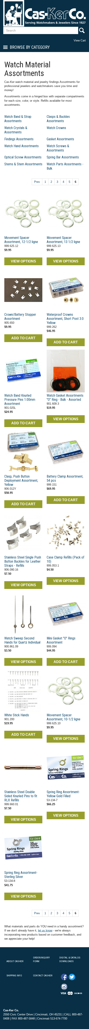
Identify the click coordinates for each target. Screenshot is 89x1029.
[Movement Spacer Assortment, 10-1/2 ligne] (66, 690)
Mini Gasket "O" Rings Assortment (61, 640)
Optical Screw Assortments (22, 157)
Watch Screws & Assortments (58, 148)
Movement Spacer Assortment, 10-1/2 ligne (63, 717)
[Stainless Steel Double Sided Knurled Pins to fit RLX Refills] (23, 767)
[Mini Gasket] (66, 613)
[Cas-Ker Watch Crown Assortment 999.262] (66, 290)
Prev (37, 181)
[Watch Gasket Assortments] (66, 371)
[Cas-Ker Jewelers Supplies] (44, 13)
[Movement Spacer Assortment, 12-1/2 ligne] (23, 213)
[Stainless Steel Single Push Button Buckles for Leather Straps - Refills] (23, 532)
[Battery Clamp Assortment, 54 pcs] (66, 451)
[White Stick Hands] (23, 690)
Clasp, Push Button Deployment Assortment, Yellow (21, 480)
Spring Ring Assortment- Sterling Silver (20, 875)
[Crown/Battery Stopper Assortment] (23, 290)
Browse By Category (30, 47)
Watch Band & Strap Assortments (17, 119)
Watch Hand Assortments (21, 146)
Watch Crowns (56, 128)
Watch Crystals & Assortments (15, 130)
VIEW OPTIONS (23, 261)
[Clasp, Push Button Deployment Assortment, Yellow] (23, 451)
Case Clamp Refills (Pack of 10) (65, 559)
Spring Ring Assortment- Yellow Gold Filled (63, 794)
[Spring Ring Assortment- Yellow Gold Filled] (66, 767)
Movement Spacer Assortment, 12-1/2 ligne (21, 240)
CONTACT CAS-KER (42, 975)
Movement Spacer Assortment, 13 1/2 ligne (63, 240)
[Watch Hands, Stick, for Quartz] (23, 613)
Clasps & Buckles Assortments (58, 119)
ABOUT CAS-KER (14, 961)
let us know (45, 930)
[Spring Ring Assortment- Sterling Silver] (23, 848)
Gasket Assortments (60, 139)
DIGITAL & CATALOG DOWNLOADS (69, 959)
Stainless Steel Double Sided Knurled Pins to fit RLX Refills (20, 796)
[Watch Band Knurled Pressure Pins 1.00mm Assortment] (23, 371)
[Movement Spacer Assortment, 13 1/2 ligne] (66, 213)
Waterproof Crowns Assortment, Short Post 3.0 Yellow (65, 318)
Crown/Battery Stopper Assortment (20, 316)
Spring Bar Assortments (63, 157)
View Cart (80, 40)
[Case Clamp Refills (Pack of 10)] (66, 532)
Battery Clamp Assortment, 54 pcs (65, 478)
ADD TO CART (23, 338)
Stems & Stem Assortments (23, 164)
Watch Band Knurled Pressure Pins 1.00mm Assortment (19, 399)
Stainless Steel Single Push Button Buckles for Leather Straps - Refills (22, 561)
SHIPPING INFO (14, 975)
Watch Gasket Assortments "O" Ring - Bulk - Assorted (65, 397)
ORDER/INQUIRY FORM (41, 959)
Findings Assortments (18, 139)
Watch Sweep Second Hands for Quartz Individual (22, 640)
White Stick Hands (16, 715)
